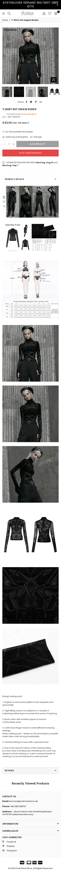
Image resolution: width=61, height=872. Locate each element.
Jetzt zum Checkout (30, 152)
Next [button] (56, 55)
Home (5, 20)
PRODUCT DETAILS (14, 179)
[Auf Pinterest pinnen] (36, 102)
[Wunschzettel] (50, 13)
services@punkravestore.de (23, 801)
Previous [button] (4, 55)
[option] (30, 56)
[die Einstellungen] (44, 13)
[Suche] (9, 13)
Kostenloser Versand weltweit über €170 (30, 4)
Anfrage (37, 137)
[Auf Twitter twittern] (31, 102)
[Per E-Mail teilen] (41, 102)
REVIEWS (9, 770)
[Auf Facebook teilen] (26, 102)
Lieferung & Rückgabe (16, 137)
